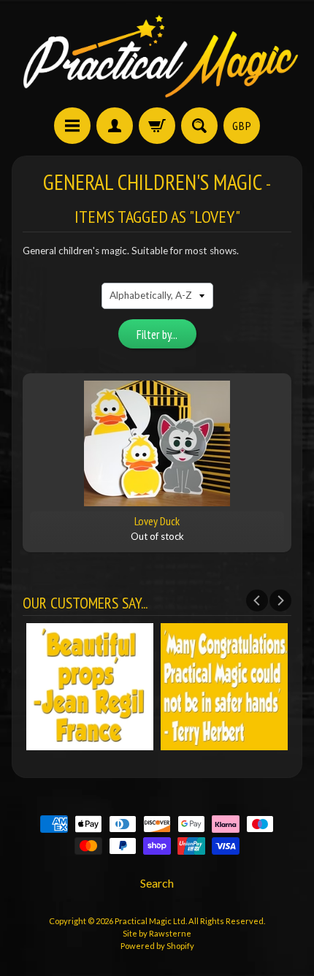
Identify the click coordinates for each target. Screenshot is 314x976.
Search (157, 883)
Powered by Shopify (157, 945)
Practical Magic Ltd (150, 921)
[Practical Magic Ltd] (157, 56)
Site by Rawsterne (157, 933)
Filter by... (157, 335)
